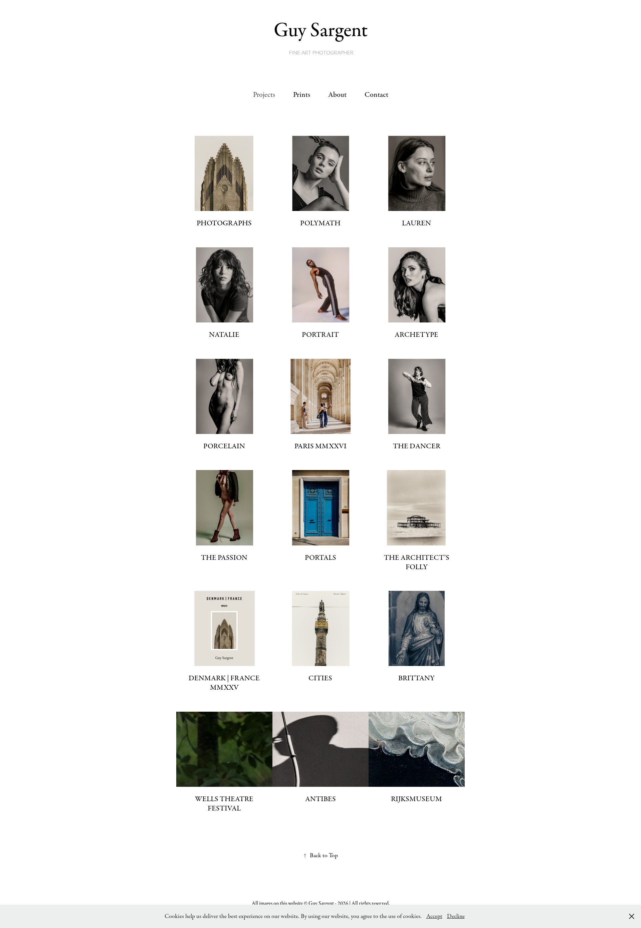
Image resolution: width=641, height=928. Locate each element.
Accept (434, 916)
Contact (376, 94)
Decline (456, 916)
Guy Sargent (321, 30)
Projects (264, 94)
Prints (301, 94)
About (337, 94)
